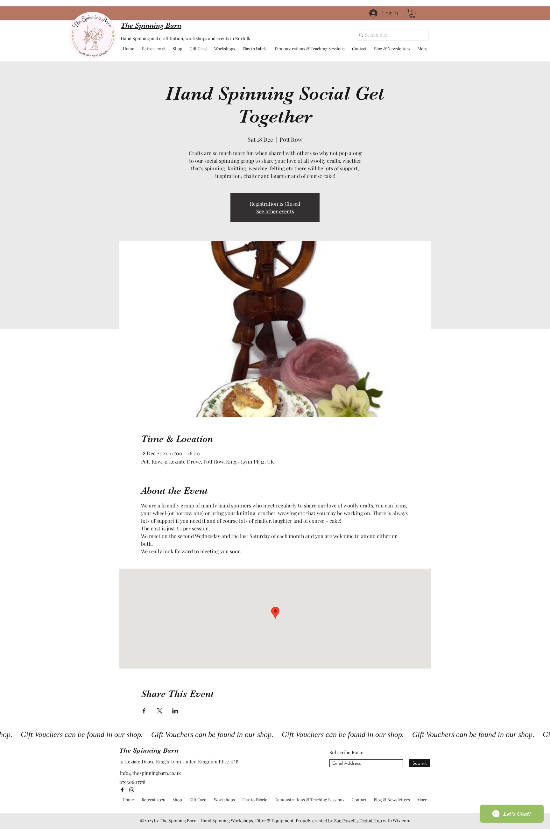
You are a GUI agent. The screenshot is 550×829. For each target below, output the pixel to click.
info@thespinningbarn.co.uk (150, 773)
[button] (412, 13)
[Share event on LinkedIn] (175, 710)
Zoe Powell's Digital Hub (358, 821)
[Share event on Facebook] (144, 710)
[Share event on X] (160, 710)
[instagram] (132, 790)
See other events (275, 211)
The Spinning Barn (149, 750)
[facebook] (122, 790)
